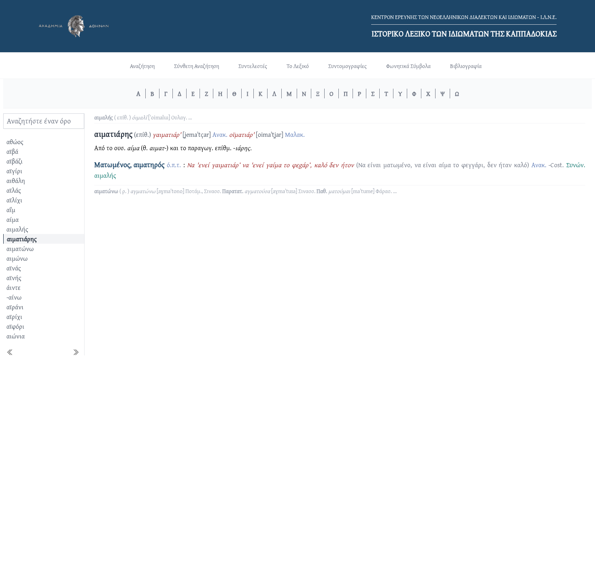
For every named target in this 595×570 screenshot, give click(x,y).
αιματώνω (20, 248)
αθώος (14, 142)
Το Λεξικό (298, 66)
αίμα (12, 219)
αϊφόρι (15, 326)
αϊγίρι (14, 171)
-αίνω (13, 297)
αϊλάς (13, 190)
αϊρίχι (14, 316)
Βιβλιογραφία (466, 66)
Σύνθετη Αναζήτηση (196, 66)
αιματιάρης (22, 239)
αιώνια (15, 336)
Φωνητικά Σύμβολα (408, 66)
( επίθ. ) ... (143, 117)
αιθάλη (15, 180)
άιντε (13, 287)
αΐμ (10, 210)
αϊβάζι (14, 161)
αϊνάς (13, 268)
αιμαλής (17, 229)
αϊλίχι (14, 200)
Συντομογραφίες (347, 66)
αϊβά (12, 151)
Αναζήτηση (142, 66)
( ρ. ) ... (245, 191)
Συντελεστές (252, 66)
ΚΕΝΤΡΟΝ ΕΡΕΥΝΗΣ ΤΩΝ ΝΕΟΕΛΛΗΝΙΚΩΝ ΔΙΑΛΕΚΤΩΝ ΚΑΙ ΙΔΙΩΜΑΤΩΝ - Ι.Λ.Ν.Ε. (464, 17)
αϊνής (13, 278)
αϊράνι (14, 307)
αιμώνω (17, 258)
